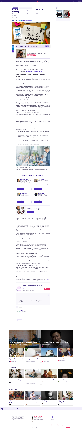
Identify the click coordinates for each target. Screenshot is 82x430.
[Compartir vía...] (13, 52)
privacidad (35, 427)
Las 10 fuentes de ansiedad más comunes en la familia (65, 402)
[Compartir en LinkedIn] (13, 49)
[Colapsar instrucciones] (48, 295)
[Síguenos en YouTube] (58, 425)
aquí (48, 279)
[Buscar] (73, 1)
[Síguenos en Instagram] (57, 425)
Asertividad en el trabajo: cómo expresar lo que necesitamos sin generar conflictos (16, 380)
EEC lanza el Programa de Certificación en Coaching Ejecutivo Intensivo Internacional (23, 343)
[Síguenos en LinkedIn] (55, 425)
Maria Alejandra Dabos (24, 179)
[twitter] (19, 20)
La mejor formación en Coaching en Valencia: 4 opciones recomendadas (48, 359)
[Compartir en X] (13, 47)
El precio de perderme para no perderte (48, 379)
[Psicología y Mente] (40, 1)
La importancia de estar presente (63, 379)
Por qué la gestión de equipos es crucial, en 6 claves (16, 359)
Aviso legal (31, 427)
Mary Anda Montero (23, 193)
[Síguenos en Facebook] (52, 425)
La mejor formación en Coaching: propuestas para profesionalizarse (55, 343)
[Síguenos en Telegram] (60, 425)
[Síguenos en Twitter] (53, 425)
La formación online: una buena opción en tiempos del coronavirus (32, 359)
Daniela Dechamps (41, 179)
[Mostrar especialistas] (2, 409)
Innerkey (15, 17)
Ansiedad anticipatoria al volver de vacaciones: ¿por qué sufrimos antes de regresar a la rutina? (32, 380)
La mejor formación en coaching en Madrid (65, 358)
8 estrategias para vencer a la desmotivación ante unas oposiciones (32, 402)
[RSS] (62, 425)
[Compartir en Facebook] (13, 45)
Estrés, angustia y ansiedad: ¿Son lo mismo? (49, 401)
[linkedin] (21, 20)
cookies (38, 427)
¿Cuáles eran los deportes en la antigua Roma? (15, 402)
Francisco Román (41, 193)
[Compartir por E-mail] (13, 51)
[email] (23, 20)
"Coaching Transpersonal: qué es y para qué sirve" (33, 71)
